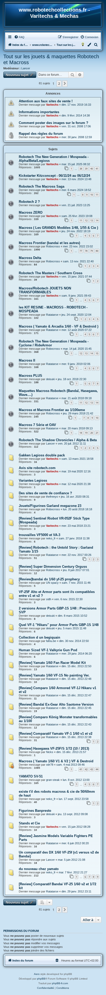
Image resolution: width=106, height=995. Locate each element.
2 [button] (59, 83)
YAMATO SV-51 (31, 776)
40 (91, 168)
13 (91, 220)
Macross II (27, 360)
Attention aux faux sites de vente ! (46, 101)
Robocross (53, 246)
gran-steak (53, 779)
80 (97, 251)
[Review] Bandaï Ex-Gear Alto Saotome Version (56, 704)
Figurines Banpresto (35, 811)
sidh (48, 599)
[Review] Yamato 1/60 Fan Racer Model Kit (52, 663)
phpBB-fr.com (60, 983)
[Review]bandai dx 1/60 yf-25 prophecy (49, 579)
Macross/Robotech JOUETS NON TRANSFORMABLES (45, 290)
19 (86, 432)
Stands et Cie (29, 823)
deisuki (50, 379)
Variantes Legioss (33, 480)
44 (97, 769)
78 (86, 251)
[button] (64, 83)
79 (91, 251)
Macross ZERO (30, 212)
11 (97, 194)
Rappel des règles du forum (41, 134)
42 (86, 769)
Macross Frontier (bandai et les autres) (49, 243)
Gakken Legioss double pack (42, 455)
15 (97, 353)
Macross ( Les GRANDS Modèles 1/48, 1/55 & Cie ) (58, 228)
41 (97, 168)
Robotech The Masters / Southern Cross (50, 273)
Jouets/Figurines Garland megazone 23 (50, 506)
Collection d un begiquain (39, 637)
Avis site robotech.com (37, 468)
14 (97, 220)
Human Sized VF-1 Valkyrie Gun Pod (48, 650)
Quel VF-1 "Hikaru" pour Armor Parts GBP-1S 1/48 (59, 625)
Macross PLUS (30, 376)
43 (91, 769)
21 (97, 432)
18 (81, 432)
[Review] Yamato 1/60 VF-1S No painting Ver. (54, 675)
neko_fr (51, 538)
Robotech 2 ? (29, 202)
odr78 (49, 764)
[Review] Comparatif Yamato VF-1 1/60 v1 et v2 (55, 733)
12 (86, 220)
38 (81, 168)
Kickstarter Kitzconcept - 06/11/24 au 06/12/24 (54, 176)
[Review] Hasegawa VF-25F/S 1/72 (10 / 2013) (54, 748)
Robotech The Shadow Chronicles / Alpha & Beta (58, 440)
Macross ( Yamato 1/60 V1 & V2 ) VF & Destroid (56, 761)
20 (91, 432)
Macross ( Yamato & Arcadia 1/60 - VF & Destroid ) (58, 326)
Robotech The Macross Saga (41, 186)
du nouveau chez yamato (39, 869)
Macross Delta (30, 258)
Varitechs (52, 104)
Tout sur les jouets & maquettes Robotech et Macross (51, 59)
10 (91, 194)
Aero (37, 974)
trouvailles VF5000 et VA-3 (39, 535)
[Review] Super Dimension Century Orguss (53, 566)
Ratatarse (52, 314)
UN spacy (52, 582)
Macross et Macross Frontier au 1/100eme (52, 410)
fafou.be (51, 640)
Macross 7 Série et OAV (37, 425)
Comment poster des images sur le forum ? (53, 123)
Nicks (49, 752)
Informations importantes (39, 112)
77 (81, 251)
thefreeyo (52, 496)
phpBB (41, 978)
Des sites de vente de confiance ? (45, 493)
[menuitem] (19, 37)
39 (86, 168)
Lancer (25, 68)
